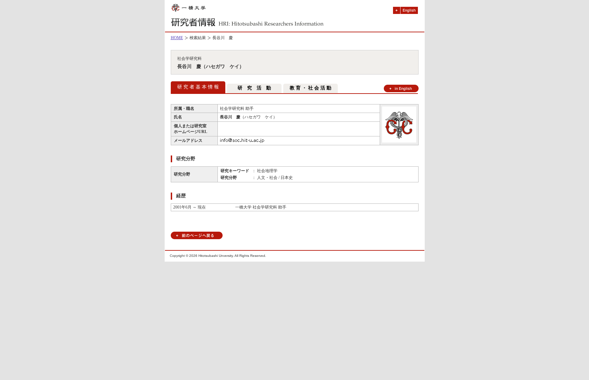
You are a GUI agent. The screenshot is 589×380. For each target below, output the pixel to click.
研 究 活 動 (254, 87)
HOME (177, 37)
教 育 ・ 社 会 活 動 (310, 87)
